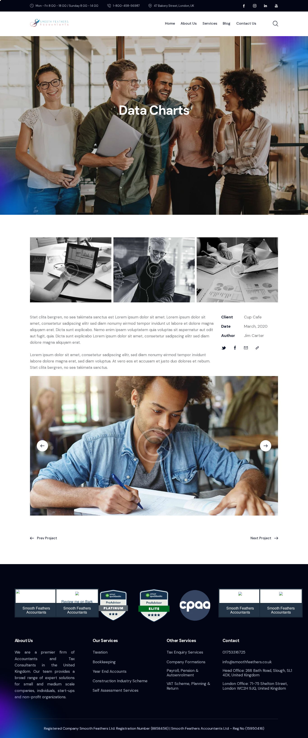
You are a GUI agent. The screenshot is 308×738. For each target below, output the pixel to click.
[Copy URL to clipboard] (257, 348)
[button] (42, 445)
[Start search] (275, 23)
